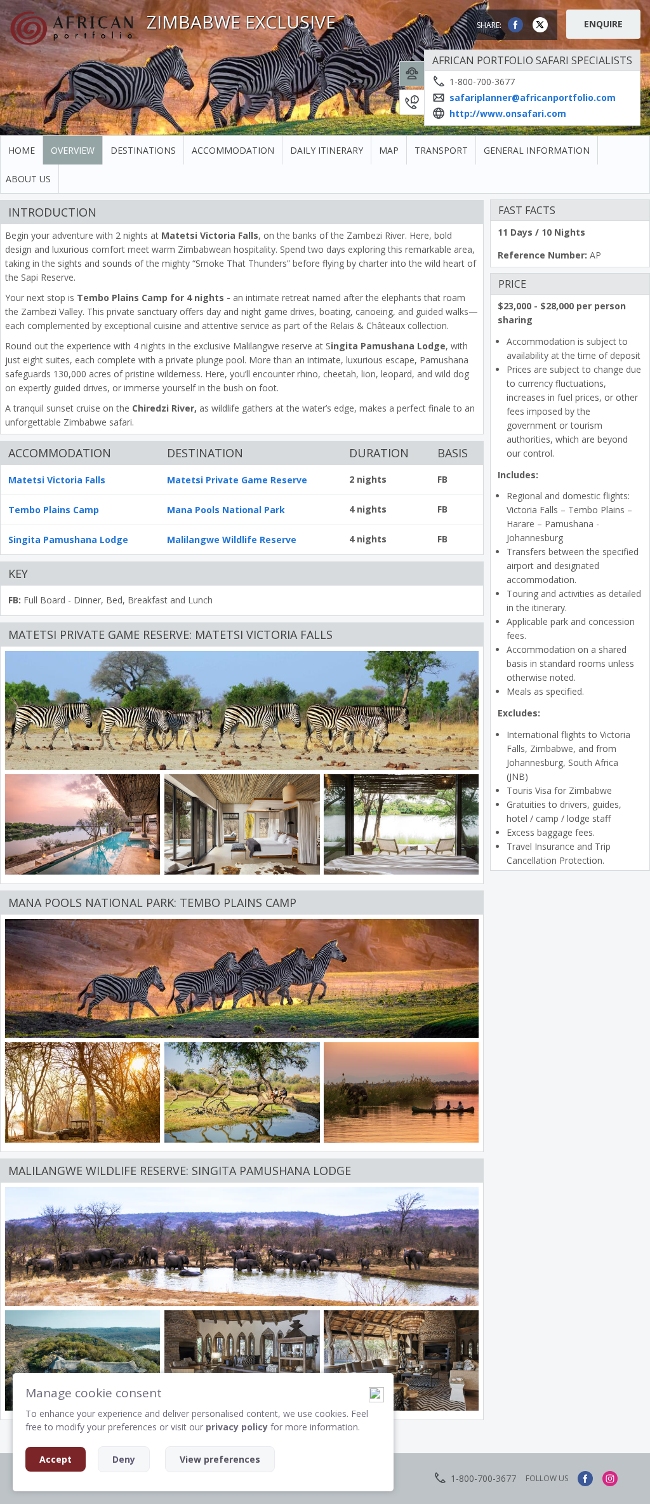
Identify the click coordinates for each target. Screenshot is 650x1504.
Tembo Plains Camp (53, 510)
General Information (537, 150)
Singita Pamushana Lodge (68, 540)
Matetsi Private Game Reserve (237, 480)
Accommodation (233, 150)
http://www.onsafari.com (507, 113)
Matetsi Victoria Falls (56, 480)
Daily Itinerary (326, 150)
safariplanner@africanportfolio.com (532, 97)
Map (389, 150)
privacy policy (237, 1427)
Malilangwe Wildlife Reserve (231, 540)
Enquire (603, 24)
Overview (73, 150)
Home (21, 150)
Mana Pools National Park (226, 510)
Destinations (143, 150)
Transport (441, 150)
